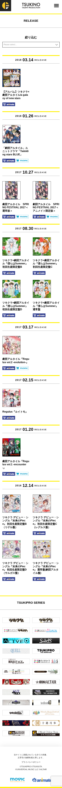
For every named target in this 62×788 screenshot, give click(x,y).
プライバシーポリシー (31, 762)
